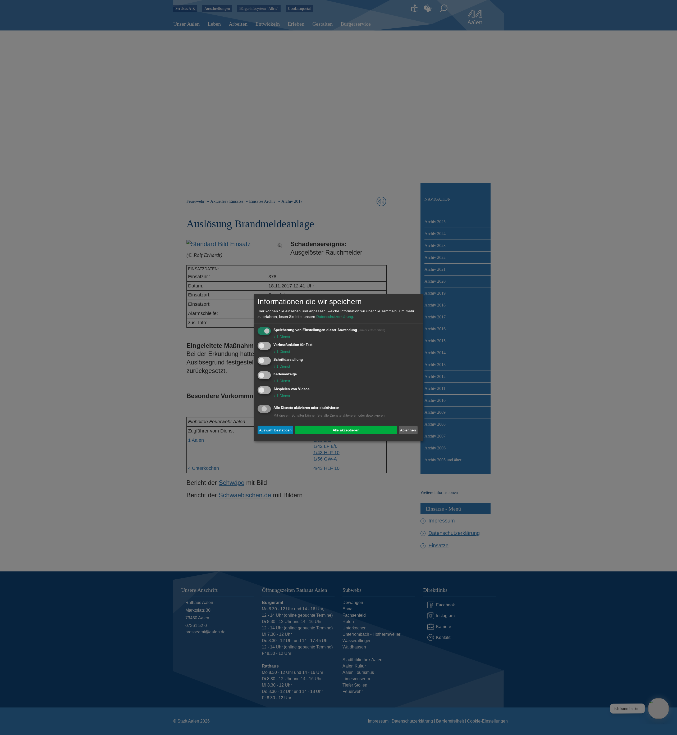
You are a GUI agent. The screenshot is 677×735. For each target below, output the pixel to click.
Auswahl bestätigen (275, 430)
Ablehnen (408, 430)
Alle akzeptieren (346, 430)
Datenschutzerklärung (334, 316)
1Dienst (281, 337)
